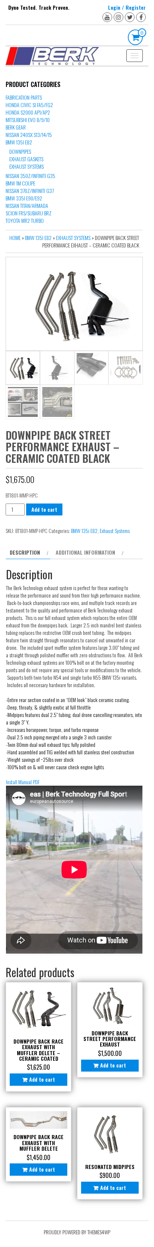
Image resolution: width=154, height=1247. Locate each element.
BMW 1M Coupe (20, 183)
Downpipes (20, 151)
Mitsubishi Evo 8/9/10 (28, 120)
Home (15, 237)
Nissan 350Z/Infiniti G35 (30, 176)
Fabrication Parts (24, 97)
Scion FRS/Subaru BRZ (29, 213)
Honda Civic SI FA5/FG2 (29, 105)
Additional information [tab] (85, 552)
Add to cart (44, 509)
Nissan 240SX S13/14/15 (29, 134)
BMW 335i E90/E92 (24, 198)
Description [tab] (25, 552)
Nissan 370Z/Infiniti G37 (30, 190)
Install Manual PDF (23, 782)
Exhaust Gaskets (26, 159)
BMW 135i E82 (19, 142)
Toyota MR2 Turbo (25, 220)
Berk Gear (16, 127)
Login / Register (127, 7)
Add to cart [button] (42, 1079)
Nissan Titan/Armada (27, 205)
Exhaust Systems (26, 166)
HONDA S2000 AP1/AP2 (28, 112)
